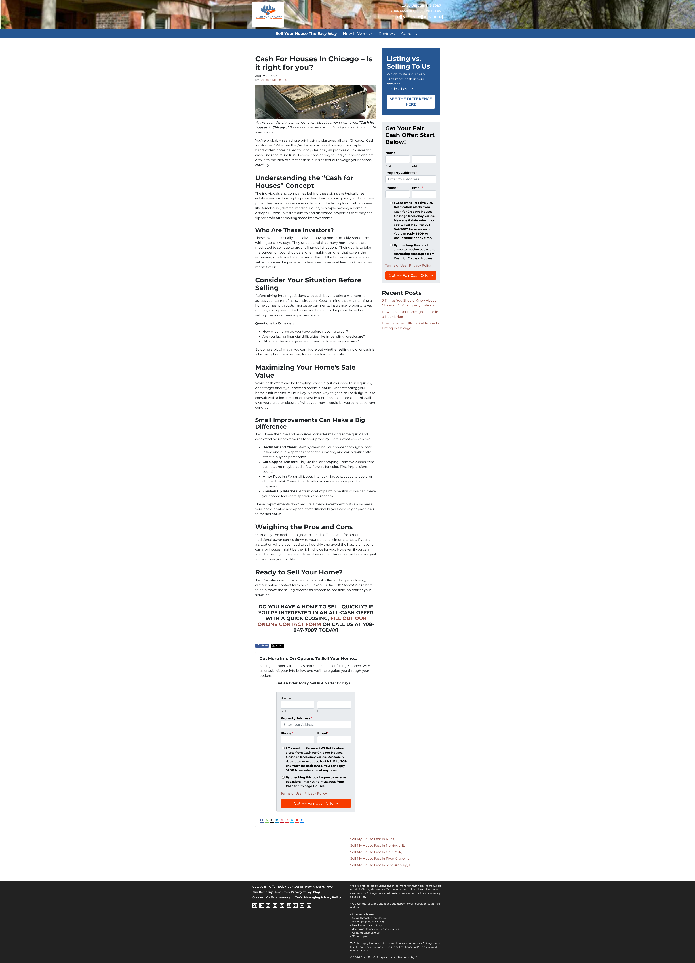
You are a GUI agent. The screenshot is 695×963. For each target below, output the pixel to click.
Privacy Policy (301, 892)
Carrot (419, 957)
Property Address (296, 718)
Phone (287, 733)
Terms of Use (291, 793)
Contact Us (431, 11)
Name (286, 698)
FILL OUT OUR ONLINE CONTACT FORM (312, 621)
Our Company (262, 892)
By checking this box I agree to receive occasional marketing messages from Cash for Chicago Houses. (316, 782)
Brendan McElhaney (273, 79)
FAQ (329, 886)
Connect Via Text (264, 897)
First (283, 711)
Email (322, 733)
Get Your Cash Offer (401, 11)
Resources (282, 892)
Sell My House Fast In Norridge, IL (377, 846)
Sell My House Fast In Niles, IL (374, 839)
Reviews (387, 33)
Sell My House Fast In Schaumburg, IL (381, 865)
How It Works (356, 33)
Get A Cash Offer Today (269, 886)
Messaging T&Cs (290, 897)
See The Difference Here (411, 101)
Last (320, 711)
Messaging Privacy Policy (322, 897)
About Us (410, 33)
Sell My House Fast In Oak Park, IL (378, 852)
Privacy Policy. (315, 793)
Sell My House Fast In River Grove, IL (379, 859)
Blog (316, 892)
